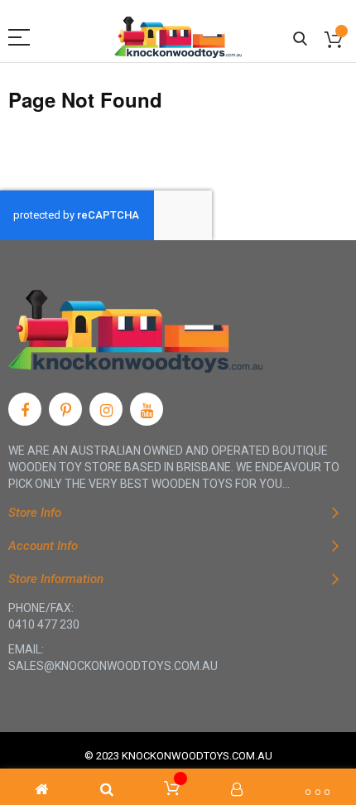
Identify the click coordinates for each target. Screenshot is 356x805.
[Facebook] (24, 409)
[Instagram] (106, 409)
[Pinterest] (65, 409)
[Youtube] (146, 409)
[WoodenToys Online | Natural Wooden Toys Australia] (178, 37)
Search (300, 39)
